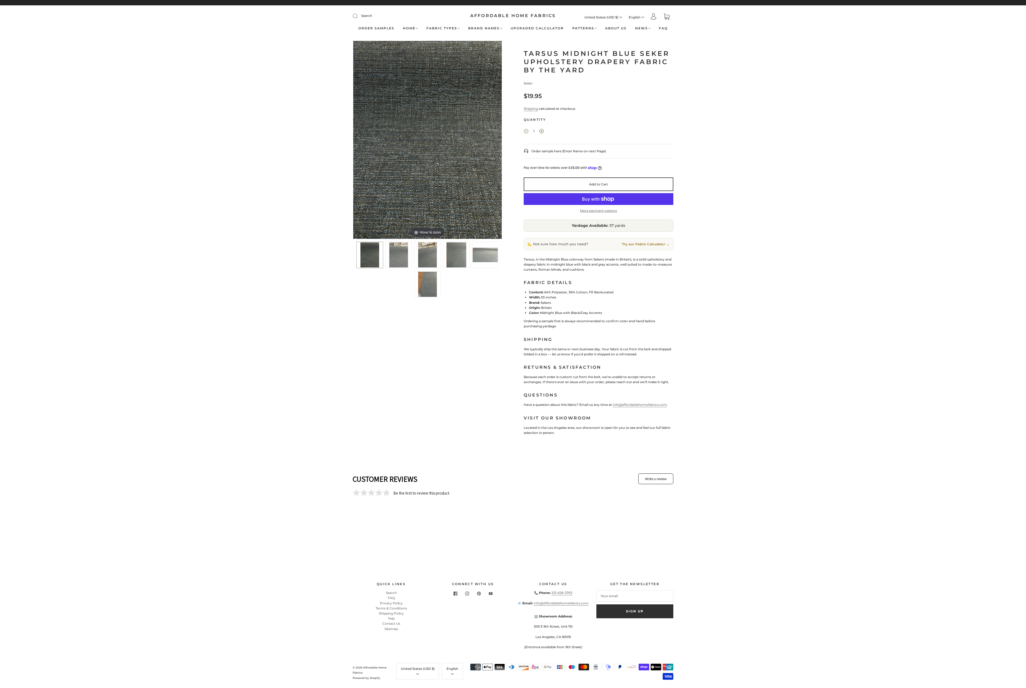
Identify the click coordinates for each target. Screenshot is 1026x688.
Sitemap (391, 629)
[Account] (653, 17)
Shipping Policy (391, 613)
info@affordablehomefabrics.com (640, 405)
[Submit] (358, 16)
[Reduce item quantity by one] (526, 132)
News (641, 28)
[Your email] (634, 596)
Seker (528, 83)
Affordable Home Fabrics (513, 15)
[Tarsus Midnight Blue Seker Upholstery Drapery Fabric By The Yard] (369, 255)
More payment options (598, 211)
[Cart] (666, 17)
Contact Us (391, 623)
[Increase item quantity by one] (541, 132)
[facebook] (455, 593)
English (635, 17)
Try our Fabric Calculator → (646, 244)
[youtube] (490, 593)
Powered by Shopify (366, 678)
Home (409, 28)
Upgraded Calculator (537, 28)
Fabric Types (441, 28)
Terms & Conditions (391, 608)
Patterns (583, 28)
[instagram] (467, 593)
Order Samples (376, 28)
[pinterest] (479, 593)
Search (366, 16)
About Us (616, 28)
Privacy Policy (391, 603)
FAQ (663, 28)
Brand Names (484, 28)
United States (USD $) (601, 17)
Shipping (531, 109)
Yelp (391, 618)
